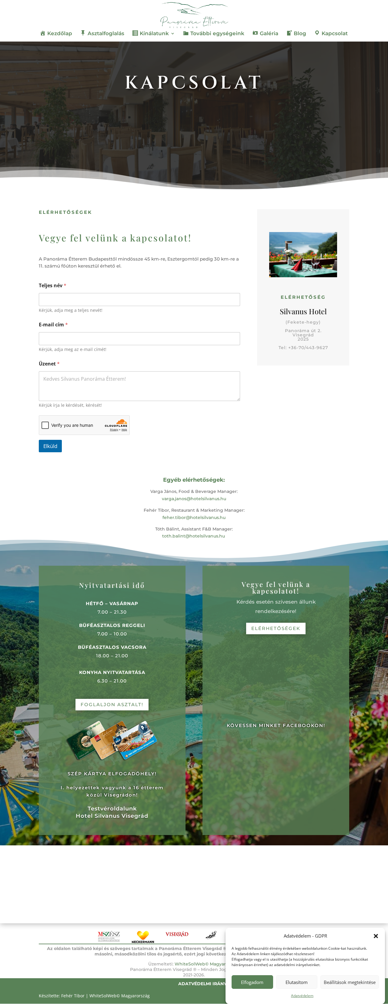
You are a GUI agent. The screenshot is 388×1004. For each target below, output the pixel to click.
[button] (376, 936)
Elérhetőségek (275, 628)
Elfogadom (252, 982)
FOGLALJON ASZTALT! (112, 704)
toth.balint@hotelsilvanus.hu (193, 536)
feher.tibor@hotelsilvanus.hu (194, 517)
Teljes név (52, 285)
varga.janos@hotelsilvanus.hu (194, 498)
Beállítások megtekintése (350, 982)
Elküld (50, 446)
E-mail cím (53, 325)
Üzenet (49, 364)
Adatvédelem (302, 995)
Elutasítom (297, 982)
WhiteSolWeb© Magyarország (207, 964)
